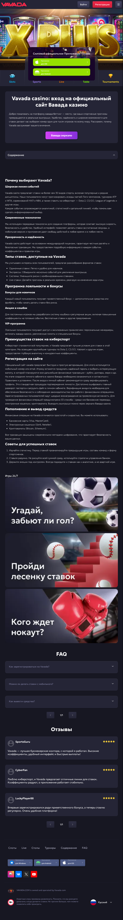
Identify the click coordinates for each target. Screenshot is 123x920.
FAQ (84, 847)
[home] (14, 4)
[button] (119, 39)
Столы (36, 847)
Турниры (50, 847)
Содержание (69, 847)
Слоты (12, 847)
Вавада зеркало (61, 135)
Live (24, 847)
